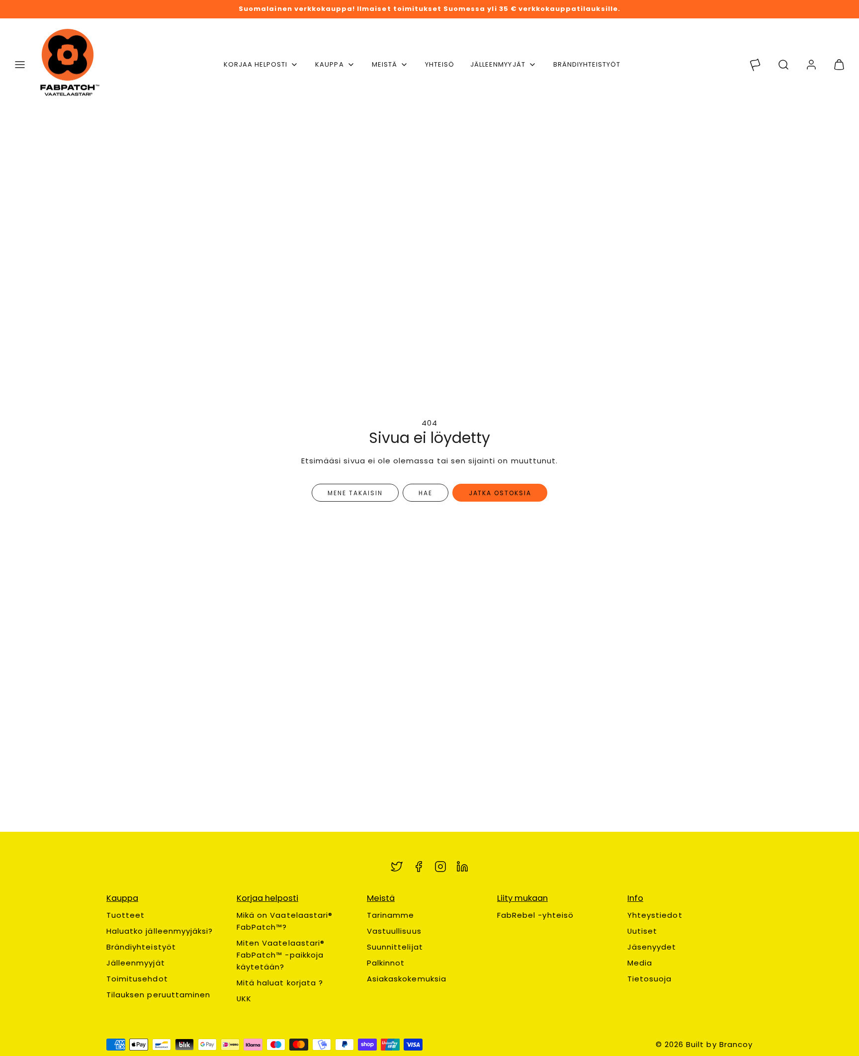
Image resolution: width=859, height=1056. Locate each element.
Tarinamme (390, 915)
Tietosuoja (649, 978)
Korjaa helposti (256, 64)
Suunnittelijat (395, 947)
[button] (20, 65)
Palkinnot (386, 963)
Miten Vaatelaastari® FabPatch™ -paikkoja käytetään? (281, 955)
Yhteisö (439, 64)
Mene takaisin (355, 493)
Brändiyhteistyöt (141, 947)
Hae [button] (425, 493)
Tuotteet (125, 915)
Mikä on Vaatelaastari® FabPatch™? (285, 921)
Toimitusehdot (137, 978)
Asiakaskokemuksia (406, 978)
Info (635, 898)
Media (639, 963)
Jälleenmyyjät (497, 64)
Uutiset (642, 931)
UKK (244, 998)
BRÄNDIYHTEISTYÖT (587, 64)
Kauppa (329, 64)
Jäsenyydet (652, 947)
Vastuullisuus (394, 931)
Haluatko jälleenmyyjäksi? (159, 931)
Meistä (384, 64)
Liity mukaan (522, 898)
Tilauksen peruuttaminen (158, 994)
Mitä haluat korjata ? (280, 982)
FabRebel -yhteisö (535, 915)
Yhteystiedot (655, 915)
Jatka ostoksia (500, 493)
